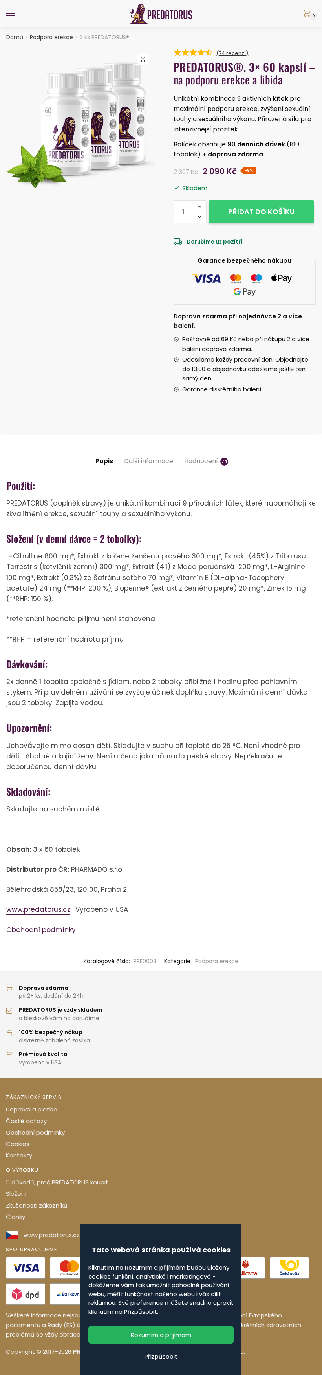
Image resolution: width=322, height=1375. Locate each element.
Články (15, 1217)
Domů (14, 37)
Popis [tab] (104, 461)
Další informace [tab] (148, 461)
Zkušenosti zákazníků (37, 1205)
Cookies (17, 1144)
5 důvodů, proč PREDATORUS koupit (57, 1182)
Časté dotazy (26, 1121)
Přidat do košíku (261, 211)
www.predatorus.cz (38, 909)
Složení (16, 1193)
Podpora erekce (51, 37)
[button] (143, 59)
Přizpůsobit (161, 1356)
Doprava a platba (31, 1109)
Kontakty (19, 1155)
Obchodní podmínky (41, 930)
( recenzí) (232, 53)
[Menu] (17, 14)
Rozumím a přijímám (161, 1335)
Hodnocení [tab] (201, 461)
